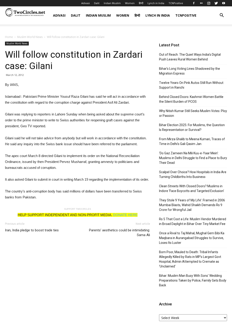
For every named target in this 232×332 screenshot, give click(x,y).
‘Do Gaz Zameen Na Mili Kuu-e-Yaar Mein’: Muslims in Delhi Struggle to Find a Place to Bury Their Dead (193, 158)
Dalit (96, 3)
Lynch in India (155, 3)
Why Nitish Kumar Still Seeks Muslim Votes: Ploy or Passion (193, 113)
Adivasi (85, 3)
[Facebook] (193, 3)
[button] (221, 16)
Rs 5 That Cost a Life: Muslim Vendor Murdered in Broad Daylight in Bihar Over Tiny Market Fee (192, 221)
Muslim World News (30, 37)
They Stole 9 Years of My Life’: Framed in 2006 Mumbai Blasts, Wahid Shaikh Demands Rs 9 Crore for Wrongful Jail (192, 205)
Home (9, 37)
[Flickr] (201, 3)
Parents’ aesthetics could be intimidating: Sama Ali (119, 232)
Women (130, 3)
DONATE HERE (125, 215)
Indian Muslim (112, 3)
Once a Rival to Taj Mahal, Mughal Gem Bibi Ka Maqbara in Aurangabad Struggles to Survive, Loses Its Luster (191, 238)
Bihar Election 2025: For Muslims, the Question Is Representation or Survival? (192, 127)
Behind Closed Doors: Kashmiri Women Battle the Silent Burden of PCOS (191, 99)
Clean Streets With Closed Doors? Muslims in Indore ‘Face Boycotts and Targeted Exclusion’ (191, 188)
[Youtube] (223, 3)
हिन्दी (141, 3)
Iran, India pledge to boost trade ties (32, 230)
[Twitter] (216, 3)
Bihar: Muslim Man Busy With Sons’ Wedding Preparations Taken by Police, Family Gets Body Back (192, 280)
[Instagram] (208, 3)
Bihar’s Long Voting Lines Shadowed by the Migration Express (189, 71)
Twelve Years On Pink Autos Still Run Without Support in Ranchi (191, 85)
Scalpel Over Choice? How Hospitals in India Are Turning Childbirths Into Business (192, 174)
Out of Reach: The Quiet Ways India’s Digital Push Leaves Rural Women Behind (190, 57)
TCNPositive (176, 3)
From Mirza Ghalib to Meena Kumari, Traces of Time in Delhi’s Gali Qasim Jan (192, 141)
